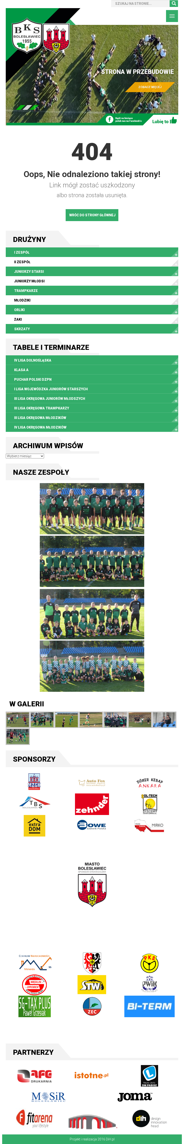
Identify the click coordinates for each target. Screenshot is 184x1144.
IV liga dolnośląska (32, 360)
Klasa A (21, 370)
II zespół (22, 262)
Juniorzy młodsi (29, 281)
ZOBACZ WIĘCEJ (150, 87)
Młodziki (22, 300)
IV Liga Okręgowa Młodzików (40, 427)
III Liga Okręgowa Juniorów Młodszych (49, 399)
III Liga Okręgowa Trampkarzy (41, 408)
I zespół (21, 252)
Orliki (19, 310)
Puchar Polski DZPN (33, 379)
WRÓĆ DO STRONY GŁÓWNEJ (92, 215)
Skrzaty (22, 329)
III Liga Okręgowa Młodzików (40, 418)
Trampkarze (26, 291)
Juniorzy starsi (29, 271)
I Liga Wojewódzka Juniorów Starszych (51, 389)
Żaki (18, 319)
